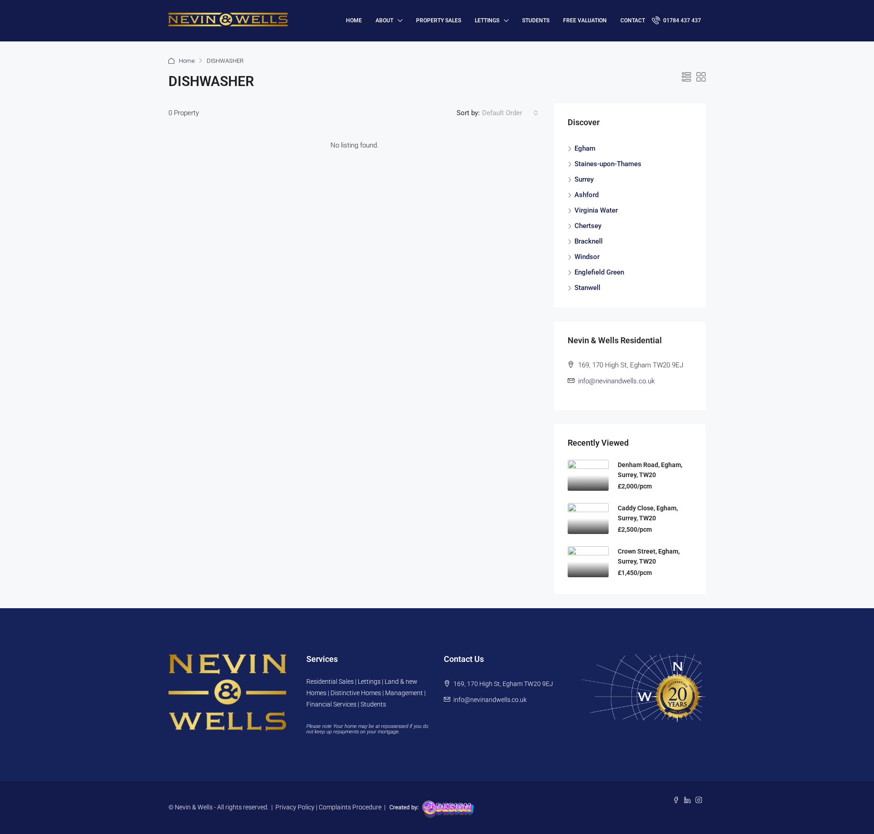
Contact (632, 20)
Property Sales (438, 20)
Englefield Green (599, 272)
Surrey (584, 179)
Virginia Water (596, 210)
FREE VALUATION (585, 20)
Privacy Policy (295, 807)
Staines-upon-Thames (607, 164)
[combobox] (510, 112)
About (384, 20)
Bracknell (588, 241)
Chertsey (587, 226)
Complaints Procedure (350, 807)
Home (187, 60)
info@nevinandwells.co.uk (616, 381)
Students (535, 20)
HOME (354, 20)
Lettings (487, 20)
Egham (584, 148)
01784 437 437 (681, 20)
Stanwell (587, 288)
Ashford (586, 195)
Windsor (587, 257)
